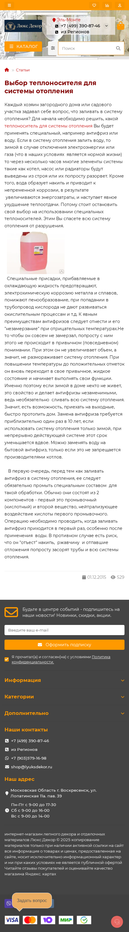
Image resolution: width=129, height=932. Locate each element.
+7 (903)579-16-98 (28, 758)
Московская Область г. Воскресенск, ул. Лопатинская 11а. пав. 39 (53, 793)
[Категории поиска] (53, 48)
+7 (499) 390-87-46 (30, 740)
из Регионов (24, 749)
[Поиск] (118, 48)
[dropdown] (9, 5)
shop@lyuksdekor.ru (31, 766)
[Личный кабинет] (119, 5)
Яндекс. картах (40, 873)
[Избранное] (94, 5)
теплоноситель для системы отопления (48, 126)
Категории (19, 697)
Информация (22, 680)
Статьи (23, 69)
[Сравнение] (107, 5)
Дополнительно (26, 713)
